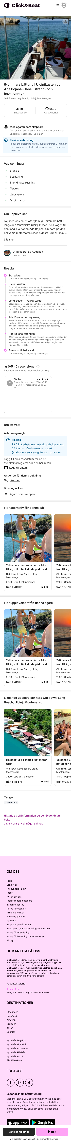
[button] (35, 77)
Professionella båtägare (19, 900)
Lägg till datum (18, 467)
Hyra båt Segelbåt (16, 1040)
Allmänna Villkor (15, 912)
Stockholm (12, 1011)
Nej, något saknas (31, 823)
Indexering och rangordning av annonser (29, 928)
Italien (10, 1027)
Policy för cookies (16, 908)
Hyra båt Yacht (15, 1056)
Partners (11, 920)
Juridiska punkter (16, 916)
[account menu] (64, 5)
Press (10, 892)
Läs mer (9, 239)
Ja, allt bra (10, 823)
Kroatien (11, 1019)
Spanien (11, 1031)
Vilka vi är (12, 884)
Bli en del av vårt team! (19, 924)
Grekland (11, 1023)
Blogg (10, 940)
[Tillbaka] (5, 21)
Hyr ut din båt (14, 896)
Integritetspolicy (15, 904)
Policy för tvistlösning (18, 932)
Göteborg (12, 1015)
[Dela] (65, 22)
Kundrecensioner (16, 984)
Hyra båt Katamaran (17, 1048)
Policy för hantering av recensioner (25, 936)
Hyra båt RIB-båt (16, 1052)
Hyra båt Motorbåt (17, 1044)
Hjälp (9, 880)
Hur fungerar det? (16, 888)
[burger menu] (57, 5)
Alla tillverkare (14, 1060)
